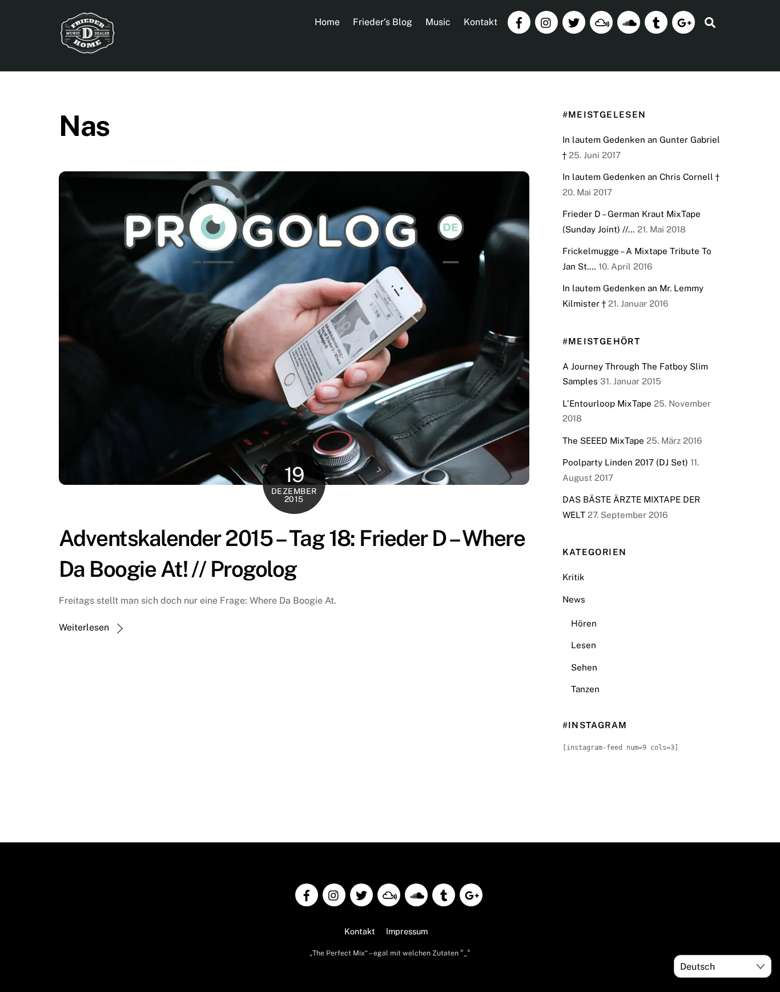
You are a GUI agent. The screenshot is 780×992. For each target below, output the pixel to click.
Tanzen (585, 689)
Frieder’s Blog (382, 22)
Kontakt (480, 22)
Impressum (407, 931)
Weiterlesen (84, 627)
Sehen (584, 667)
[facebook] (519, 21)
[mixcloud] (601, 21)
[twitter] (573, 21)
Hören (584, 623)
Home (327, 22)
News (573, 599)
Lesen (583, 645)
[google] (683, 21)
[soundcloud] (628, 21)
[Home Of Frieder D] (87, 49)
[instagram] (546, 21)
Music (438, 22)
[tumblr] (656, 21)
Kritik (573, 577)
